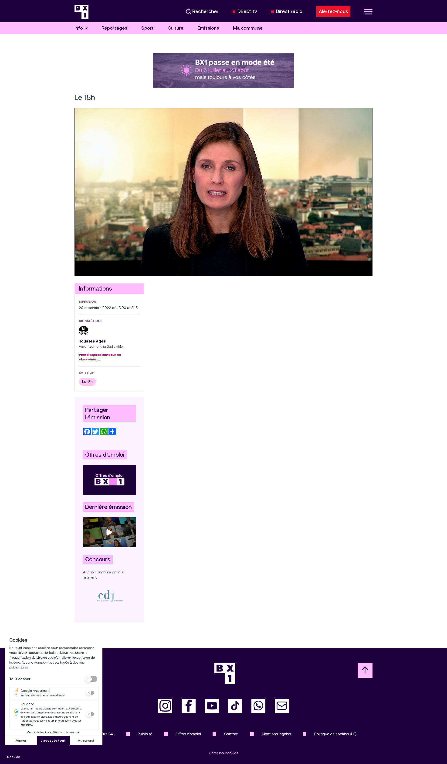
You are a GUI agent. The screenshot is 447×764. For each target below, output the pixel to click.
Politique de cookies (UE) (335, 734)
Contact (231, 734)
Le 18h (87, 381)
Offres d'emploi (188, 734)
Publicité (145, 734)
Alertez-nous (333, 11)
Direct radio (289, 11)
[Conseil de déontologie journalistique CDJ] (109, 596)
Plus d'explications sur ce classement (100, 357)
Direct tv (247, 11)
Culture (175, 28)
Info (78, 28)
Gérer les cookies (223, 753)
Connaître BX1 (102, 734)
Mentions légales (276, 734)
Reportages (114, 28)
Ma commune (248, 28)
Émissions (208, 28)
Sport (147, 28)
